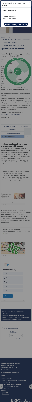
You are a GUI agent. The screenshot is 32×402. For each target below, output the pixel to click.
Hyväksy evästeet (10, 24)
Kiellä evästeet (22, 24)
